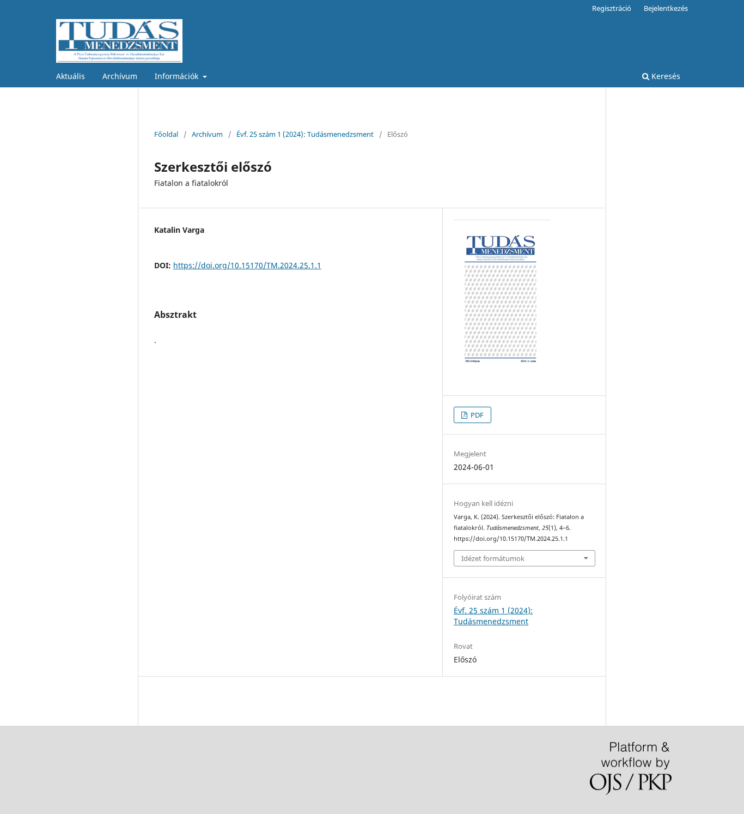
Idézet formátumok (493, 558)
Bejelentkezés (666, 8)
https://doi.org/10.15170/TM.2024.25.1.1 (247, 265)
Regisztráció (611, 8)
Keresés (664, 76)
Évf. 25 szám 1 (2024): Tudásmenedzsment (305, 134)
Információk (177, 76)
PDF (476, 415)
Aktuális (70, 76)
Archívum (119, 76)
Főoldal (166, 134)
